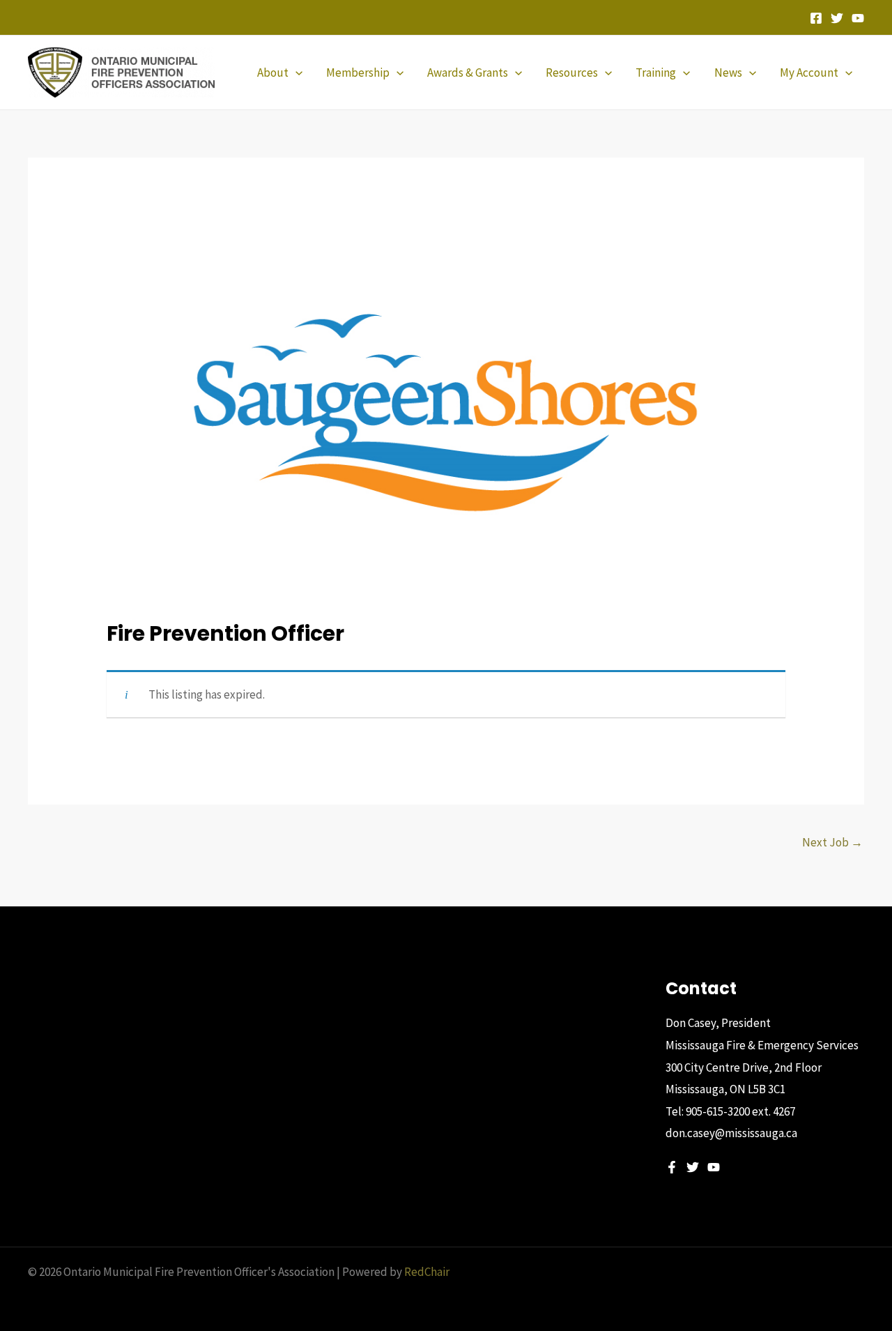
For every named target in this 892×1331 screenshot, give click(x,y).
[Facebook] (816, 18)
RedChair (426, 1271)
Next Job (832, 842)
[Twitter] (837, 18)
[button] (295, 72)
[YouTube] (858, 18)
